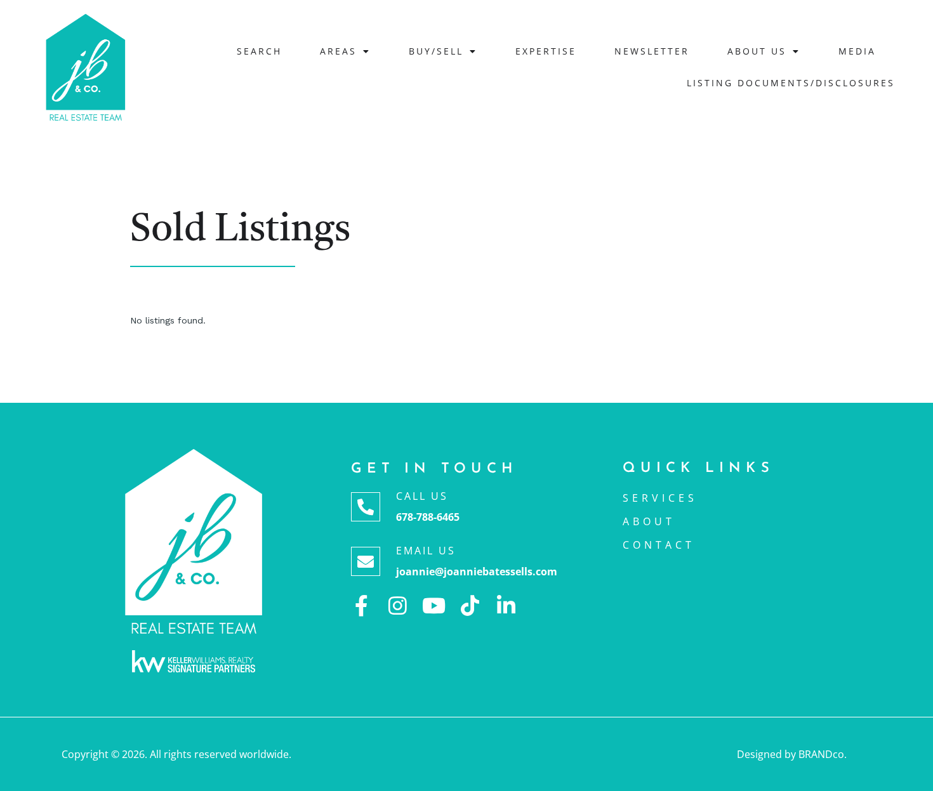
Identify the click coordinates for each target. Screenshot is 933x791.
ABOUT (649, 521)
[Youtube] (433, 605)
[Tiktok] (470, 605)
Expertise (545, 51)
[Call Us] (365, 506)
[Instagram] (397, 605)
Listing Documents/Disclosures (791, 83)
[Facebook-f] (361, 605)
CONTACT (659, 545)
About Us (756, 51)
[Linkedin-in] (506, 605)
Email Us (426, 551)
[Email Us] (365, 561)
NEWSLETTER (651, 51)
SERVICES (660, 498)
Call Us (422, 496)
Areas (338, 51)
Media (857, 51)
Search (259, 51)
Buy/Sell (436, 51)
